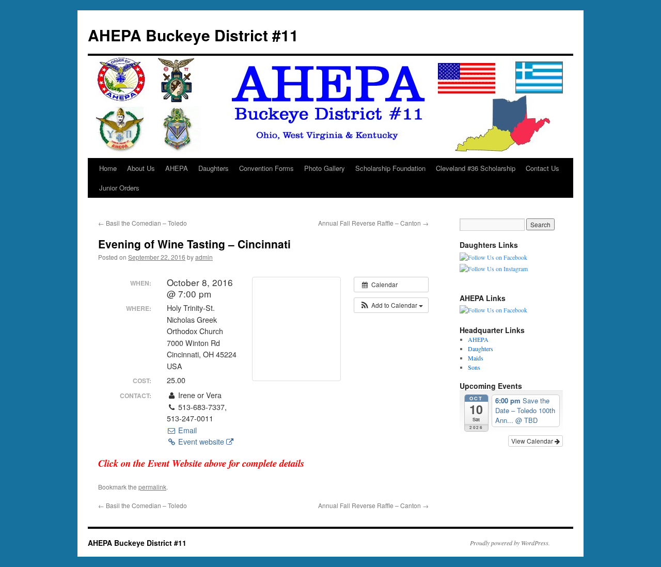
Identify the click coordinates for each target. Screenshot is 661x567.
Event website (201, 441)
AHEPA (176, 168)
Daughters (213, 168)
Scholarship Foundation (390, 168)
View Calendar (533, 440)
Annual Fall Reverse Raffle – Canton (373, 222)
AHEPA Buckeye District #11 (193, 35)
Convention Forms (266, 168)
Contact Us (542, 168)
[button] (391, 305)
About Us (141, 168)
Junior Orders (119, 188)
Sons (474, 367)
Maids (475, 358)
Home (108, 168)
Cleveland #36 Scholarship (475, 168)
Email (186, 430)
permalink (152, 486)
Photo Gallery (324, 168)
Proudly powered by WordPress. (510, 543)
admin (204, 257)
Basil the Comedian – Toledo (142, 222)
